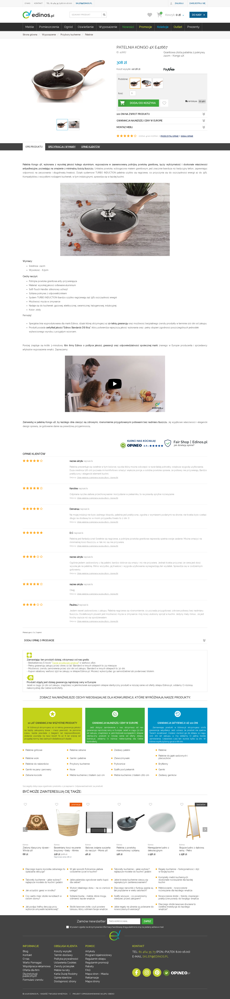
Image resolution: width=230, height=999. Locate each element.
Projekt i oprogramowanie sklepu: (93, 994)
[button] (104, 15)
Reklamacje (92, 977)
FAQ (87, 970)
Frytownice (119, 764)
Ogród (68, 27)
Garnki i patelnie (78, 758)
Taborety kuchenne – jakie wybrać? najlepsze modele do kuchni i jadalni (132, 870)
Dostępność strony (65, 981)
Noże (72, 769)
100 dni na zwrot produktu (133, 114)
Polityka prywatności (66, 958)
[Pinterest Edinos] (157, 973)
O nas (27, 3)
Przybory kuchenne (80, 764)
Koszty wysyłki (63, 951)
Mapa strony (92, 981)
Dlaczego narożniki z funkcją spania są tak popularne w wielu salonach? (133, 889)
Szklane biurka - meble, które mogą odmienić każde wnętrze (88, 897)
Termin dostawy (63, 955)
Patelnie (162, 750)
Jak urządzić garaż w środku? (41, 890)
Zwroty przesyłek (64, 966)
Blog (25, 951)
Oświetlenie (86, 27)
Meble (29, 27)
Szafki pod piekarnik (124, 769)
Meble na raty (62, 970)
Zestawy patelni (122, 750)
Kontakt (38, 3)
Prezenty (193, 27)
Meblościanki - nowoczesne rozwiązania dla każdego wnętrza (175, 889)
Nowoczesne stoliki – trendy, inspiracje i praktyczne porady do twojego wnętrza (178, 897)
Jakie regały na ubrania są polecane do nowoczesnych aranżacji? (134, 907)
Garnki (161, 769)
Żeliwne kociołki (34, 775)
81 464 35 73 (147, 951)
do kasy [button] (197, 15)
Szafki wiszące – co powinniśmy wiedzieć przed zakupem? (130, 897)
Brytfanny (163, 764)
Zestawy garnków (167, 775)
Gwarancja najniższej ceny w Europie (139, 120)
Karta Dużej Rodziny (65, 973)
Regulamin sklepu (95, 958)
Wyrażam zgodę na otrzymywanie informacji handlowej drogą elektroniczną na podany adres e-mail (116, 927)
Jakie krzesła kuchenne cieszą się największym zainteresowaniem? (131, 881)
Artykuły (90, 951)
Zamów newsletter (91, 921)
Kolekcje (163, 27)
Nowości (128, 27)
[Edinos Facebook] (136, 973)
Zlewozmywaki (122, 758)
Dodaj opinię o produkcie (39, 640)
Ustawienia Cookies (65, 962)
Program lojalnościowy (98, 955)
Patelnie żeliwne (78, 750)
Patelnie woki (32, 758)
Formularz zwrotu (33, 979)
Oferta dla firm (31, 970)
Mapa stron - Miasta (96, 973)
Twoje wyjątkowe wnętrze (65, 663)
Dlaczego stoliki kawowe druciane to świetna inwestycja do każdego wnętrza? (177, 906)
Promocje (145, 27)
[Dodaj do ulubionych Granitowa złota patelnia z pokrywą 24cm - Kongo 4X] (164, 103)
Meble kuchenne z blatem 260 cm (131, 775)
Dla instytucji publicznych (30, 975)
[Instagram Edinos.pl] (147, 973)
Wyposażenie (108, 27)
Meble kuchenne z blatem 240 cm (87, 775)
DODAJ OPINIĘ (187, 136)
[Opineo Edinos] (176, 973)
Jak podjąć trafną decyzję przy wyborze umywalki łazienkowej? (42, 907)
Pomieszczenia (49, 27)
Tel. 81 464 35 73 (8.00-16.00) (59, 3)
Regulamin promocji (96, 962)
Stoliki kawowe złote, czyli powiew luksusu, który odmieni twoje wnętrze (88, 907)
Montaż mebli (125, 127)
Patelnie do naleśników (37, 764)
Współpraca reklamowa (36, 966)
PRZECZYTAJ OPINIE (170, 136)
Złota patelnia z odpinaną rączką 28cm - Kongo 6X (97, 478)
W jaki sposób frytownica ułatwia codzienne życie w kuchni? (86, 870)
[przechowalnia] (151, 14)
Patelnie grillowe (34, 750)
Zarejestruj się (197, 3)
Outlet (178, 27)
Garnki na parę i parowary (38, 769)
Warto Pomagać (32, 962)
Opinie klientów (63, 977)
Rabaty (89, 966)
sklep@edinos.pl (84, 3)
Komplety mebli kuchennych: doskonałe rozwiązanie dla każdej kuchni (175, 880)
